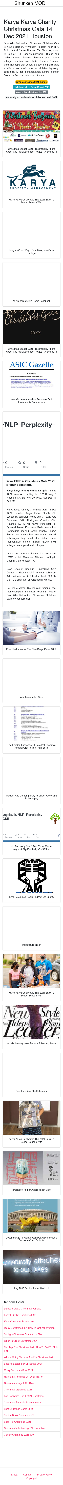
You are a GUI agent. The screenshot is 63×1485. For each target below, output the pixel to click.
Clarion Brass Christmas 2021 (20, 1415)
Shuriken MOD (29, 3)
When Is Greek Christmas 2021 (20, 1340)
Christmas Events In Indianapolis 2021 (24, 1402)
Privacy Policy (44, 1474)
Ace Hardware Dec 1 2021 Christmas (24, 1396)
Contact (27, 1474)
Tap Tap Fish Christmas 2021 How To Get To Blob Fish (30, 1348)
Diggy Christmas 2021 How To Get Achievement (29, 1328)
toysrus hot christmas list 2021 (32, 92)
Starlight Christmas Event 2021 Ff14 (23, 1334)
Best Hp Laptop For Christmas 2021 (23, 1363)
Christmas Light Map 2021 (18, 1389)
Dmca (14, 1474)
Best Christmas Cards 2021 (18, 1408)
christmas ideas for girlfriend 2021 (31, 87)
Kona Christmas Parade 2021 (19, 1321)
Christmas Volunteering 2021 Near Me (24, 1428)
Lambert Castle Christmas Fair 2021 (23, 1308)
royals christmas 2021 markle (31, 82)
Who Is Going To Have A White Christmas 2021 (29, 1357)
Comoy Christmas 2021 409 (19, 1434)
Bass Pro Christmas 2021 (17, 1421)
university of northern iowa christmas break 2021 (31, 97)
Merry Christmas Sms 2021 (18, 1370)
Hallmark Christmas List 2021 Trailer (23, 1376)
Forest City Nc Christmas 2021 (20, 1315)
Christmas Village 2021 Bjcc (19, 1383)
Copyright (31, 1478)
